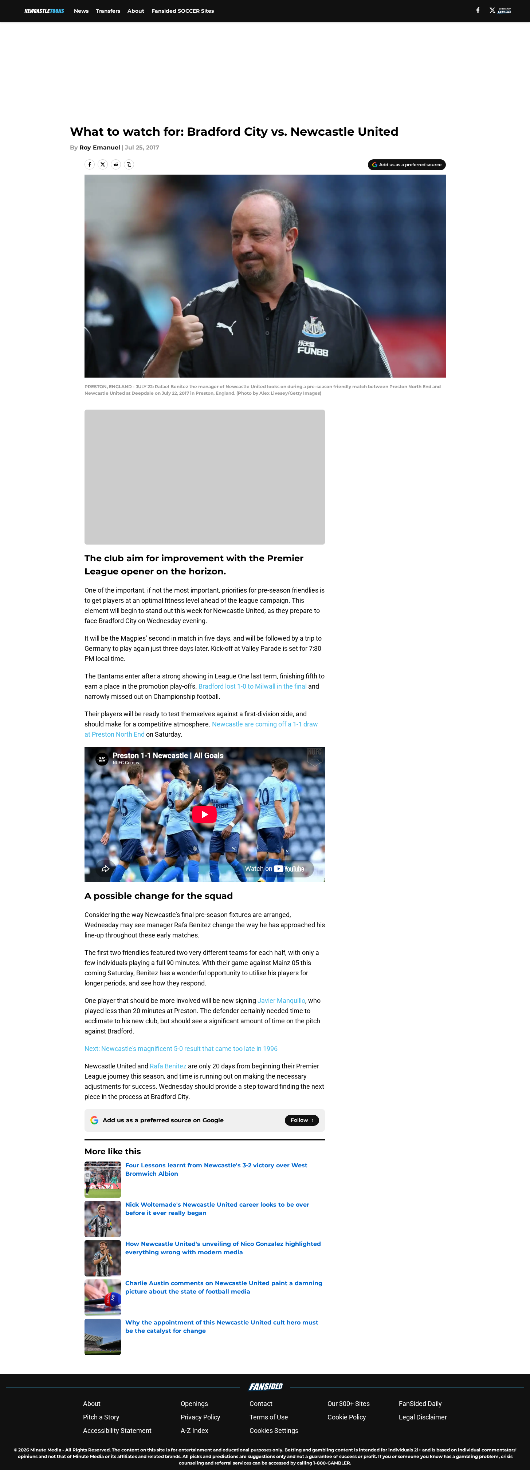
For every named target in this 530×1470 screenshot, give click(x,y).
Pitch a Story (101, 1417)
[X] (492, 10)
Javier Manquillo (281, 1000)
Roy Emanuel (99, 147)
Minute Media (45, 1450)
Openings (194, 1403)
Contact (261, 1403)
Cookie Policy (346, 1417)
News (81, 11)
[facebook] (478, 10)
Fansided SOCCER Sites (183, 11)
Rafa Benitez (168, 1066)
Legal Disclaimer (423, 1417)
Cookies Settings (274, 1430)
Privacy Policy (200, 1417)
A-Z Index (194, 1430)
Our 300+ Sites (348, 1403)
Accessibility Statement (117, 1430)
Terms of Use (269, 1417)
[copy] (129, 164)
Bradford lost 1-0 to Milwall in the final (253, 686)
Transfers (108, 11)
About (135, 11)
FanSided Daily (420, 1403)
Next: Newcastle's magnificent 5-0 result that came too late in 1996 (181, 1048)
